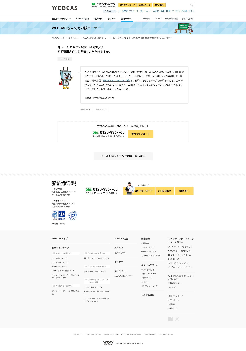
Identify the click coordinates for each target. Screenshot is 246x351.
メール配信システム (60, 258)
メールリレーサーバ (60, 262)
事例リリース (146, 278)
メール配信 (123, 11)
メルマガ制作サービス (93, 287)
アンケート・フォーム (138, 11)
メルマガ (172, 287)
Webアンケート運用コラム (179, 251)
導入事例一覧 (120, 253)
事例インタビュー (148, 274)
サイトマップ (78, 334)
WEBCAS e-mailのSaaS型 (116, 80)
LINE (168, 11)
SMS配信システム (59, 266)
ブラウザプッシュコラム (178, 263)
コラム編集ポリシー (166, 334)
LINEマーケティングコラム (179, 255)
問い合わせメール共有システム (97, 258)
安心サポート (74, 38)
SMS (162, 11)
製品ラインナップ (60, 19)
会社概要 (145, 243)
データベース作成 (179, 11)
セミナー (145, 282)
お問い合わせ (144, 5)
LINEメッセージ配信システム (64, 271)
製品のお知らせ (147, 270)
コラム (191, 11)
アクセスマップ (147, 247)
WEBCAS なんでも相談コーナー (95, 38)
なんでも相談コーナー (123, 276)
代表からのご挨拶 (148, 251)
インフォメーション (149, 286)
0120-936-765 (112, 132)
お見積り (172, 304)
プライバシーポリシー (93, 334)
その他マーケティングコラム (180, 267)
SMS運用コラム (175, 259)
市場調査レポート (175, 283)
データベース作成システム (95, 271)
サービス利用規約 (150, 334)
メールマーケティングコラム (180, 247)
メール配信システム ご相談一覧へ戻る (123, 156)
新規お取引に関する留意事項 (131, 334)
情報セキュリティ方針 (111, 334)
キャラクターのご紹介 (150, 256)
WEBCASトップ (58, 38)
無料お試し (159, 5)
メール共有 (154, 11)
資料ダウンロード (127, 5)
